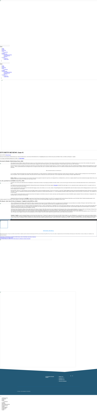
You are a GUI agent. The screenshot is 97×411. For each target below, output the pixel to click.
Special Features (4, 53)
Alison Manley (21, 158)
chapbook (12, 236)
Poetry (3, 51)
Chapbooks (6, 52)
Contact (61, 378)
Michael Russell (48, 230)
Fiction (3, 49)
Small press (34, 236)
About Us (3, 57)
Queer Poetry (30, 236)
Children (3, 70)
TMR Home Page (5, 397)
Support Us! (62, 379)
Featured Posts (2, 236)
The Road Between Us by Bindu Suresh (6, 237)
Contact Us (6, 58)
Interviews (5, 56)
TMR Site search (62, 381)
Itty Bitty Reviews (7, 55)
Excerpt (3, 406)
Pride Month (25, 236)
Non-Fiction (4, 50)
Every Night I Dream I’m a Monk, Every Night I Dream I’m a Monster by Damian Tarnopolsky (15, 238)
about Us (61, 376)
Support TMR (6, 59)
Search (3, 409)
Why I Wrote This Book (8, 54)
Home (3, 48)
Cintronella (55, 185)
